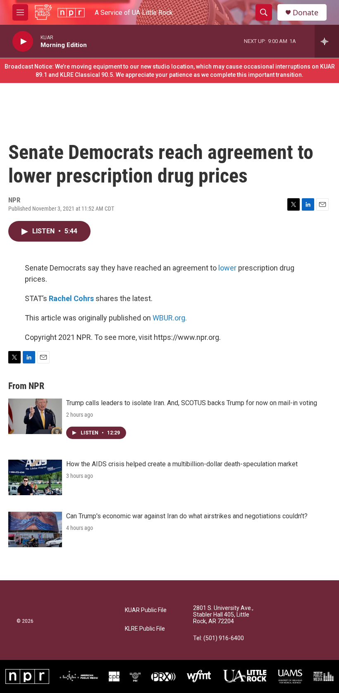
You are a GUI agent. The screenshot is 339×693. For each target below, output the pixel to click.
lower (227, 267)
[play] (22, 41)
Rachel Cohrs (71, 298)
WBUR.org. (170, 317)
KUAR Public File (146, 610)
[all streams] (327, 41)
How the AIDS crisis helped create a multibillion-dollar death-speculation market (182, 464)
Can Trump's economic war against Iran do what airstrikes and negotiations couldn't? (187, 516)
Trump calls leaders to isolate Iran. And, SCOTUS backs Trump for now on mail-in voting (191, 403)
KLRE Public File (145, 629)
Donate (305, 12)
